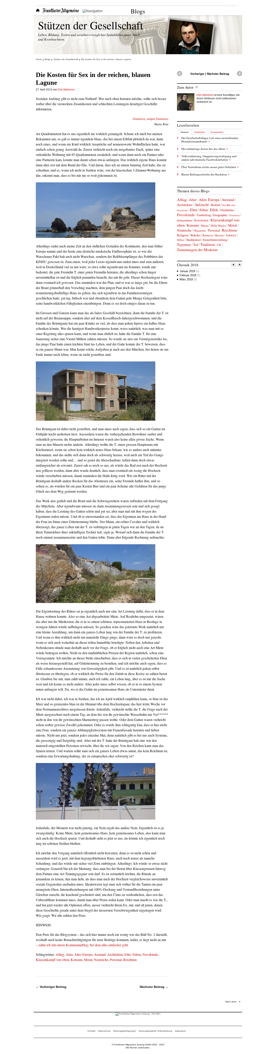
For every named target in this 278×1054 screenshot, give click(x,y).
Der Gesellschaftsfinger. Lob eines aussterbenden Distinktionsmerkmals (209, 139)
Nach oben (231, 1001)
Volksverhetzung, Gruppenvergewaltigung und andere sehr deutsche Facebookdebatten (209, 158)
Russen (219, 235)
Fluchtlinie (227, 210)
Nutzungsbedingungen (124, 1031)
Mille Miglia (218, 225)
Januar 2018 (189, 271)
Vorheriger (197, 73)
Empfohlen (199, 132)
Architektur (115, 954)
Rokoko (195, 235)
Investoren (201, 220)
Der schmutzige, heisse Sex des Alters (203, 149)
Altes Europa (83, 954)
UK (219, 245)
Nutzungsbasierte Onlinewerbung (155, 1031)
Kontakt (91, 1031)
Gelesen (184, 132)
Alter (69, 954)
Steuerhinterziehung (215, 240)
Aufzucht (202, 204)
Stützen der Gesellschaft (90, 25)
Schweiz (231, 235)
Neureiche (101, 959)
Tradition (207, 244)
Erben (136, 954)
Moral (88, 959)
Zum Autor (185, 87)
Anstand (100, 954)
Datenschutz (104, 1031)
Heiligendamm (184, 220)
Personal (116, 959)
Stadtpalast (193, 239)
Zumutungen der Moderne (197, 249)
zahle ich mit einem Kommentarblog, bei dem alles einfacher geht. (83, 945)
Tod (195, 244)
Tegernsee (184, 244)
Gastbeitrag (204, 215)
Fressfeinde (150, 954)
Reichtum (130, 959)
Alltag (60, 954)
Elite (127, 954)
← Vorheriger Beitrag (51, 987)
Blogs (138, 11)
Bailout (215, 205)
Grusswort (234, 215)
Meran (204, 225)
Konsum (76, 959)
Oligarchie (200, 230)
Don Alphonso (66, 89)
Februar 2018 (190, 275)
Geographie (220, 215)
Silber (180, 240)
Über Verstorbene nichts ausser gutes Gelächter (208, 167)
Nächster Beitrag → (154, 987)
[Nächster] (239, 265)
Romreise (207, 235)
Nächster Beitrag (218, 73)
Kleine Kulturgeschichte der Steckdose (204, 174)
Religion (183, 235)
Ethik (214, 209)
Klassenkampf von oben (52, 959)
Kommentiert (217, 132)
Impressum (180, 1031)
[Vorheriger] (233, 265)
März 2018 (188, 279)
